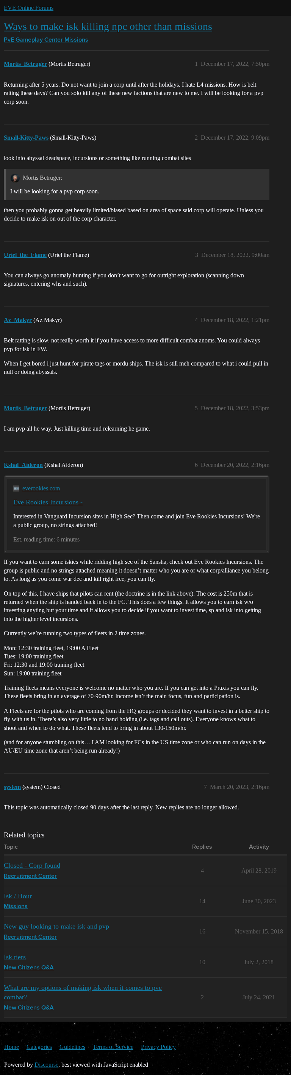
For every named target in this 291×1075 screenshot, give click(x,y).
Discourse (46, 1064)
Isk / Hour (18, 896)
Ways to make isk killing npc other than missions (108, 26)
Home (11, 1047)
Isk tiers (15, 957)
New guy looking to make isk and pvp (56, 926)
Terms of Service (113, 1047)
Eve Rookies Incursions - (48, 502)
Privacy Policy (158, 1047)
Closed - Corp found (32, 865)
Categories (39, 1047)
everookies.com (41, 488)
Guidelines (72, 1047)
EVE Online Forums (28, 8)
